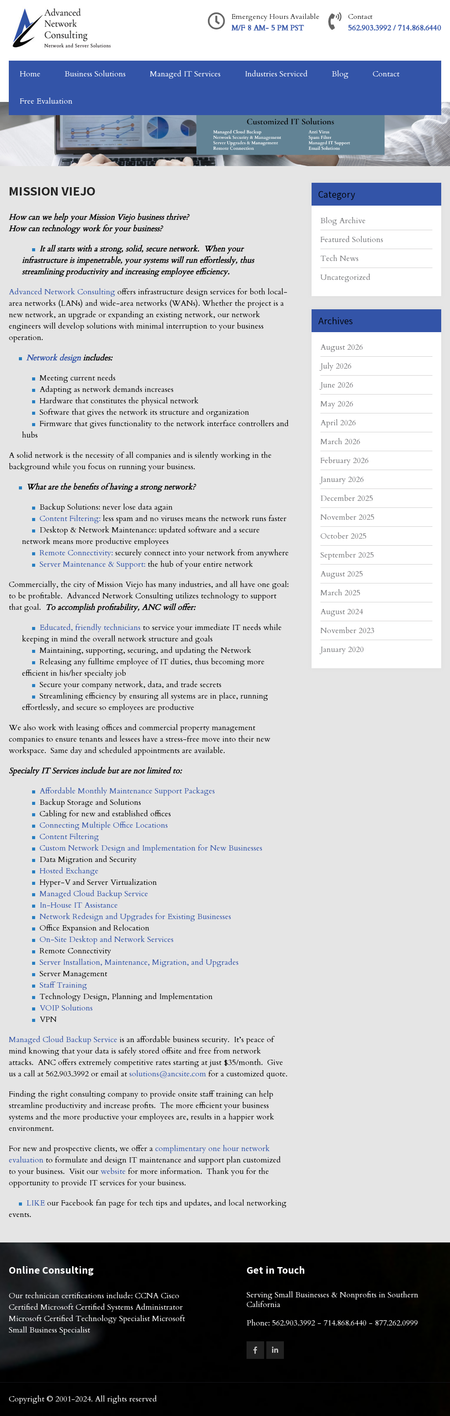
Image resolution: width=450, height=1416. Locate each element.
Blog (340, 74)
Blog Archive (343, 220)
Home (30, 74)
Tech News (339, 258)
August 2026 (341, 347)
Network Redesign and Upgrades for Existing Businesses (135, 916)
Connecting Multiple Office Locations (104, 825)
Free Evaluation (46, 101)
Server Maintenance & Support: (92, 564)
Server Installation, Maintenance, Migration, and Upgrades (139, 962)
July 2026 (336, 366)
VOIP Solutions (66, 1008)
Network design (53, 357)
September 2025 (347, 555)
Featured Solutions (351, 239)
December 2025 (346, 498)
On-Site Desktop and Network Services (107, 939)
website (113, 1171)
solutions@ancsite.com (167, 1073)
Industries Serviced (276, 74)
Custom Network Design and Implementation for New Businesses (151, 848)
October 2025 (343, 536)
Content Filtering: (70, 518)
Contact (386, 74)
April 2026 (338, 422)
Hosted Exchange (69, 871)
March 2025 (340, 592)
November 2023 (347, 630)
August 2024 (341, 611)
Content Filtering (69, 836)
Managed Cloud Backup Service (94, 893)
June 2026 (336, 385)
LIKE (35, 1203)
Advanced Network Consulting (62, 291)
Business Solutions (95, 74)
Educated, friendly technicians (90, 627)
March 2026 (340, 441)
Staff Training (63, 985)
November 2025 (347, 517)
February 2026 (344, 460)
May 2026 (336, 403)
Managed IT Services (185, 74)
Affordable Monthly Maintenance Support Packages (127, 791)
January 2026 (342, 479)
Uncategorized (345, 277)
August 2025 (341, 574)
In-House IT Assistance (79, 905)
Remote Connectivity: (76, 552)
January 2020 (342, 649)
